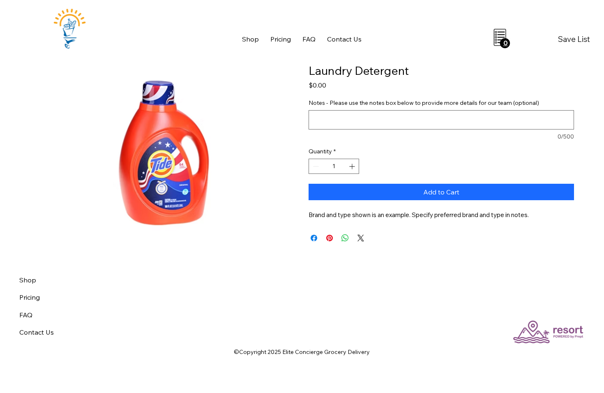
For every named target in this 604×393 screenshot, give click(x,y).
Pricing (29, 297)
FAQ (25, 315)
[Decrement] (315, 166)
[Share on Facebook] (314, 238)
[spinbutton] (334, 166)
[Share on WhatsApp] (345, 238)
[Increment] (353, 166)
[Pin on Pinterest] (329, 238)
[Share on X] (361, 238)
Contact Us (36, 332)
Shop (27, 280)
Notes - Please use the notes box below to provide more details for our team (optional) (424, 102)
